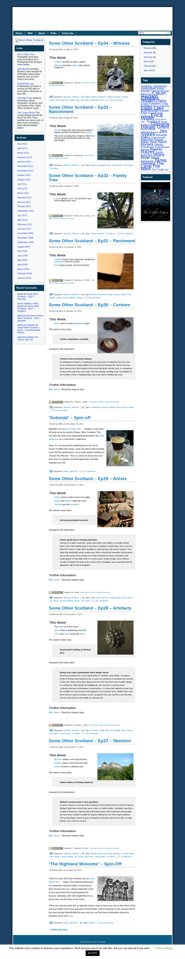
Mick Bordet (23, 69)
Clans (161, 100)
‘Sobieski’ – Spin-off (70, 417)
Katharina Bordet (25, 315)
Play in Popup (54, 158)
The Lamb (127, 165)
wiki (166, 170)
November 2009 (25, 238)
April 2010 (22, 220)
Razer (57, 323)
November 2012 (25, 170)
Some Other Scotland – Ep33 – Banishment (80, 109)
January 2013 (24, 161)
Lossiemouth (158, 137)
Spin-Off (73, 471)
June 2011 (22, 188)
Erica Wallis (115, 730)
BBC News (54, 389)
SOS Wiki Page (24, 98)
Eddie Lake (74, 100)
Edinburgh (150, 110)
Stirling (79, 298)
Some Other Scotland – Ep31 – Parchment (92, 240)
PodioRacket (162, 146)
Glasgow (94, 165)
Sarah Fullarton (152, 154)
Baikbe (79, 323)
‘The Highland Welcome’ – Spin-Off (85, 863)
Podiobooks (147, 146)
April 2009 (22, 264)
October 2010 (24, 206)
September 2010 (25, 211)
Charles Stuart (119, 294)
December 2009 (25, 233)
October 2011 (24, 179)
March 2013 (23, 153)
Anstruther (148, 88)
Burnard (58, 759)
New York (89, 857)
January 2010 (24, 229)
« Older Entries (58, 929)
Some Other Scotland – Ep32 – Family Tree (88, 177)
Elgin (144, 112)
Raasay (156, 149)
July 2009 (22, 251)
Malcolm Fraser (98, 100)
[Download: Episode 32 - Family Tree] (56, 216)
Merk (92, 136)
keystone (74, 504)
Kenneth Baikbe (108, 407)
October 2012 (24, 175)
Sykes (75, 65)
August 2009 (23, 247)
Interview (148, 57)
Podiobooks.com (25, 83)
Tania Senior (117, 165)
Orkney (158, 144)
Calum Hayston (114, 97)
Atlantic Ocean (150, 90)
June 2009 (22, 255)
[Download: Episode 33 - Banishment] (56, 155)
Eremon (88, 132)
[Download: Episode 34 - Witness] (56, 83)
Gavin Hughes (69, 298)
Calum (57, 198)
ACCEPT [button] (92, 953)
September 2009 (25, 242)
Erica (56, 265)
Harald (57, 130)
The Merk (54, 168)
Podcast (75, 97)
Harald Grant (105, 165)
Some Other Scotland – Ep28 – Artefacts (90, 608)
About (41, 33)
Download (60, 85)
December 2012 (25, 166)
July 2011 (22, 184)
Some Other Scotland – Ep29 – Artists (87, 478)
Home (19, 33)
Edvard (104, 598)
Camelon (94, 730)
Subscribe (67, 33)
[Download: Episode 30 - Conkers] (56, 402)
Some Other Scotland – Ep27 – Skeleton (27, 296)
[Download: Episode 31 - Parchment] (56, 280)
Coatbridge (95, 407)
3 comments (126, 857)
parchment (59, 261)
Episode (67, 97)
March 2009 (23, 269)
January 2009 (24, 278)
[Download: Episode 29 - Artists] (56, 592)
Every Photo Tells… (26, 54)
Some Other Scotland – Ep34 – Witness (89, 43)
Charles (58, 62)
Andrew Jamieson (98, 97)
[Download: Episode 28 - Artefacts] (56, 725)
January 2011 (24, 202)
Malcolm (58, 65)
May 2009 (22, 260)
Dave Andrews (62, 100)
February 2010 (24, 224)
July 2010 (22, 215)
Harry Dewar (126, 598)
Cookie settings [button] (163, 948)
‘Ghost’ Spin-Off (25, 339)
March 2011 (23, 193)
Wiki (30, 33)
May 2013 (22, 144)
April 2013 (22, 148)
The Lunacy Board (26, 112)
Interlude (148, 52)
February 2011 (24, 197)
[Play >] (52, 77)
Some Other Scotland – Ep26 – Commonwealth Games (28, 330)
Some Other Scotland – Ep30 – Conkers (89, 304)
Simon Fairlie (128, 407)
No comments (117, 100)
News (66, 471)
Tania (67, 634)
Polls (53, 33)
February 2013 (24, 157)
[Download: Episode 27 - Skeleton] (56, 848)
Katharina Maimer (26, 325)
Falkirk (59, 298)
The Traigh (158, 169)
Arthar (109, 294)
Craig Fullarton (150, 103)
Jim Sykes (85, 100)
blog (70, 916)
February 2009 (24, 273)
